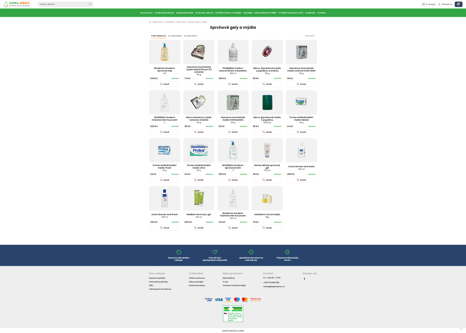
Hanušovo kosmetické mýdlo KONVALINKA (233, 120)
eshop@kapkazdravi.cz (274, 286)
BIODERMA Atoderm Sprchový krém (232, 168)
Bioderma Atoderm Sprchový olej (164, 71)
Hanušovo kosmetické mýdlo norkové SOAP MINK (301, 71)
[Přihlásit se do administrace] (461, 328)
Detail (166, 84)
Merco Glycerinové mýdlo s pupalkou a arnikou (267, 71)
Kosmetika (170, 22)
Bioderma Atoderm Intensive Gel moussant (233, 216)
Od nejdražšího (190, 36)
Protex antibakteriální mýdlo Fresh (164, 168)
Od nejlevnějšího (175, 36)
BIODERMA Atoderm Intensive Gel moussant (164, 120)
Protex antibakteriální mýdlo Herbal (301, 120)
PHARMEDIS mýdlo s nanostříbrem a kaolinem (233, 71)
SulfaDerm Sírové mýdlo (267, 215)
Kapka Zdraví (158, 22)
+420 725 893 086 (271, 282)
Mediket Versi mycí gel (199, 215)
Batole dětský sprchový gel (267, 168)
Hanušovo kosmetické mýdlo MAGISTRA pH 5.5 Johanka (199, 71)
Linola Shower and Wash (301, 167)
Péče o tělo (181, 22)
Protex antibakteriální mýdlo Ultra (199, 168)
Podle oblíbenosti (158, 36)
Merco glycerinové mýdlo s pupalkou (267, 120)
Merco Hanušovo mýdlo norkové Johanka (199, 120)
